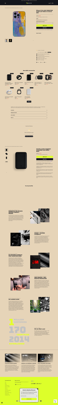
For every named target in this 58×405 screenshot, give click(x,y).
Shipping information (14, 112)
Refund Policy (7, 391)
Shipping (41, 154)
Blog (5, 383)
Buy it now (45, 27)
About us (12, 117)
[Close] (37, 389)
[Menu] (56, 399)
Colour (37, 18)
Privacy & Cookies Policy (8, 392)
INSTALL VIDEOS (7, 386)
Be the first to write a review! (29, 136)
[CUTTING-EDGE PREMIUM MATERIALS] (12, 358)
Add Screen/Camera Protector (40, 21)
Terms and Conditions (8, 390)
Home (6, 146)
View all (29, 101)
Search (6, 384)
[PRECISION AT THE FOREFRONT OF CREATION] (29, 358)
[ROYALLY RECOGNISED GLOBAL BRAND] (45, 358)
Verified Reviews (7, 385)
